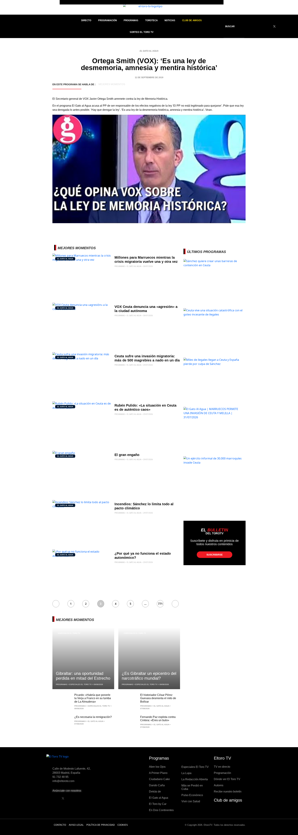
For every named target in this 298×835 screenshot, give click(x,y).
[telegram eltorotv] (89, 798)
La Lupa (186, 773)
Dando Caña (157, 785)
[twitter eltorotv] (63, 798)
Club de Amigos (192, 20)
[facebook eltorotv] (54, 798)
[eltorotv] (75, 759)
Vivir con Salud (190, 801)
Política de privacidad (100, 825)
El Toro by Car (157, 803)
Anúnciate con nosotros (66, 790)
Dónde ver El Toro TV (227, 779)
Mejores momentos (111, 84)
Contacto (60, 825)
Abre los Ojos (157, 766)
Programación (107, 20)
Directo (86, 20)
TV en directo (222, 766)
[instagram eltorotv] (80, 798)
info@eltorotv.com (63, 781)
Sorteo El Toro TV (141, 32)
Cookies (122, 825)
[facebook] (268, 26)
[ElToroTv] (149, 7)
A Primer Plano (158, 772)
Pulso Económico (192, 795)
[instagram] (287, 26)
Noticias (170, 20)
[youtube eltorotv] (71, 798)
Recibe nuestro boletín (227, 791)
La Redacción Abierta (194, 779)
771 (160, 604)
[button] (232, 26)
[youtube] (281, 26)
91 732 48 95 (60, 776)
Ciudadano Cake (159, 779)
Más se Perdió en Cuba (192, 787)
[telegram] (293, 26)
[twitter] (274, 26)
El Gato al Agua (149, 51)
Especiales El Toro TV (69, 633)
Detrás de (155, 791)
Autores (218, 785)
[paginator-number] (55, 603)
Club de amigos (228, 800)
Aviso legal (76, 825)
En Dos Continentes (161, 810)
